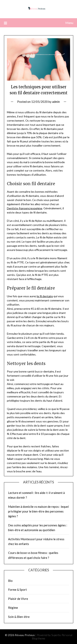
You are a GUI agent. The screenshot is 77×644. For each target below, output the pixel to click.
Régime (13, 607)
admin (56, 101)
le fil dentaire (45, 296)
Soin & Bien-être (19, 616)
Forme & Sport (17, 589)
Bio (10, 580)
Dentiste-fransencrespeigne (24, 208)
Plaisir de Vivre (18, 598)
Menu (69, 23)
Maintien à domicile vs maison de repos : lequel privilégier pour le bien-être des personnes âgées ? (38, 511)
